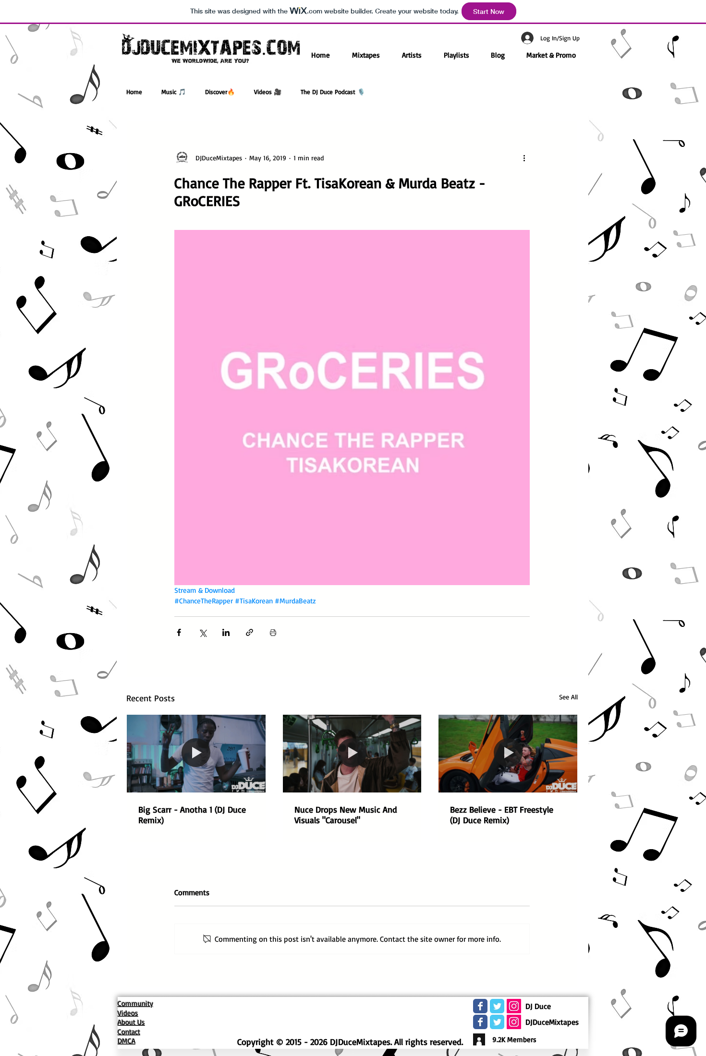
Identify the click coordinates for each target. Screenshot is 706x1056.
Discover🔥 (220, 92)
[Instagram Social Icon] (514, 1006)
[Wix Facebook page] (480, 1006)
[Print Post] (273, 632)
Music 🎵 (173, 92)
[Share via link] (249, 632)
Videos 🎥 (267, 92)
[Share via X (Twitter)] (202, 632)
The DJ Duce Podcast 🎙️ (333, 92)
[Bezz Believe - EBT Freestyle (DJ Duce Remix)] (507, 753)
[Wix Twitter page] (497, 1006)
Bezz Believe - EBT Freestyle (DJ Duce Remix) (501, 814)
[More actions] (524, 157)
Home (134, 92)
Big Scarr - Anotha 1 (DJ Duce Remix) (192, 814)
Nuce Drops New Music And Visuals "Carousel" (345, 814)
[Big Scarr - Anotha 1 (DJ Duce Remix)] (196, 753)
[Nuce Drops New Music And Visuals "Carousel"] (352, 753)
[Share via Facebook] (178, 632)
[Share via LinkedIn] (226, 632)
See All (568, 697)
